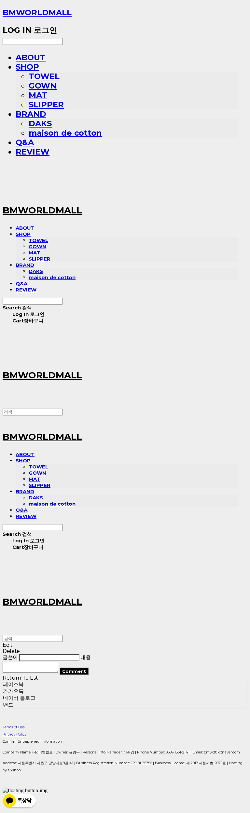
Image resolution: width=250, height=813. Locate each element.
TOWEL (44, 76)
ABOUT (31, 57)
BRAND (31, 114)
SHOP (27, 67)
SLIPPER (46, 104)
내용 (85, 657)
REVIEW (32, 151)
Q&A (25, 142)
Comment (74, 671)
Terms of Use (14, 727)
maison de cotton (65, 133)
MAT (38, 95)
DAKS (40, 123)
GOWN (43, 85)
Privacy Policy (15, 734)
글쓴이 (10, 657)
